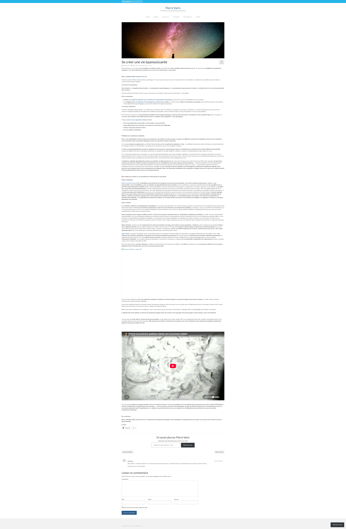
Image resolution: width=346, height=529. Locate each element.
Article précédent (127, 452)
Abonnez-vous (187, 445)
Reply (221, 460)
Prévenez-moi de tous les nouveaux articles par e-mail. (135, 507)
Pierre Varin (173, 8)
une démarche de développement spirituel (148, 102)
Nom (123, 499)
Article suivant (219, 452)
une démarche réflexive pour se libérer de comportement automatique (150, 99)
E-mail (150, 499)
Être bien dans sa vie (143, 65)
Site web (176, 499)
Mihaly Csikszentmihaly (139, 80)
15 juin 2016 (216, 460)
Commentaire (125, 479)
